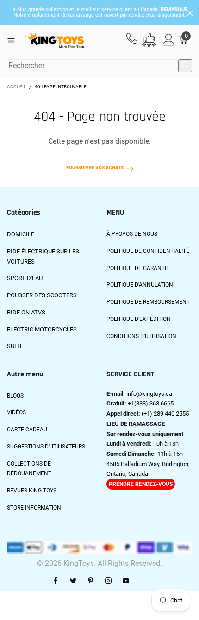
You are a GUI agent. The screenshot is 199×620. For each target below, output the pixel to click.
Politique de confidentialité (147, 251)
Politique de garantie (137, 268)
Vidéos (16, 412)
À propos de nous (131, 234)
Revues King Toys (31, 490)
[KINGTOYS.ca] (54, 40)
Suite (15, 346)
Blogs (15, 396)
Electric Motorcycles (42, 329)
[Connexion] (168, 40)
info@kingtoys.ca (149, 393)
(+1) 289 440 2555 (165, 413)
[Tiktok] (143, 581)
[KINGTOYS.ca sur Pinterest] (90, 581)
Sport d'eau (25, 278)
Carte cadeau (27, 429)
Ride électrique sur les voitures (43, 256)
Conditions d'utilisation (141, 336)
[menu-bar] (14, 40)
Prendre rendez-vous (141, 484)
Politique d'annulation (139, 285)
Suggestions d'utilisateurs (46, 446)
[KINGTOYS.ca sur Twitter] (73, 581)
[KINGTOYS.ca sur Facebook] (55, 581)
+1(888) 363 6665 (151, 403)
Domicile (20, 234)
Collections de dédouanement (29, 468)
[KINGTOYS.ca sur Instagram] (108, 581)
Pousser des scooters (42, 295)
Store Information (34, 507)
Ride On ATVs (26, 312)
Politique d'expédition (138, 319)
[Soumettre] (185, 65)
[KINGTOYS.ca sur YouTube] (125, 581)
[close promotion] (190, 12)
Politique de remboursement (148, 302)
